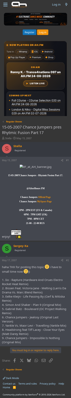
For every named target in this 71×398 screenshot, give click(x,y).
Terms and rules (27, 383)
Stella (8, 138)
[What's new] (66, 4)
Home (6, 387)
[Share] (62, 160)
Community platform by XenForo (34, 394)
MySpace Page (44, 201)
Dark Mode (12, 378)
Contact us (9, 383)
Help (61, 383)
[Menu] (5, 5)
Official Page (44, 197)
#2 (67, 260)
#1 (67, 160)
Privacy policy (48, 383)
